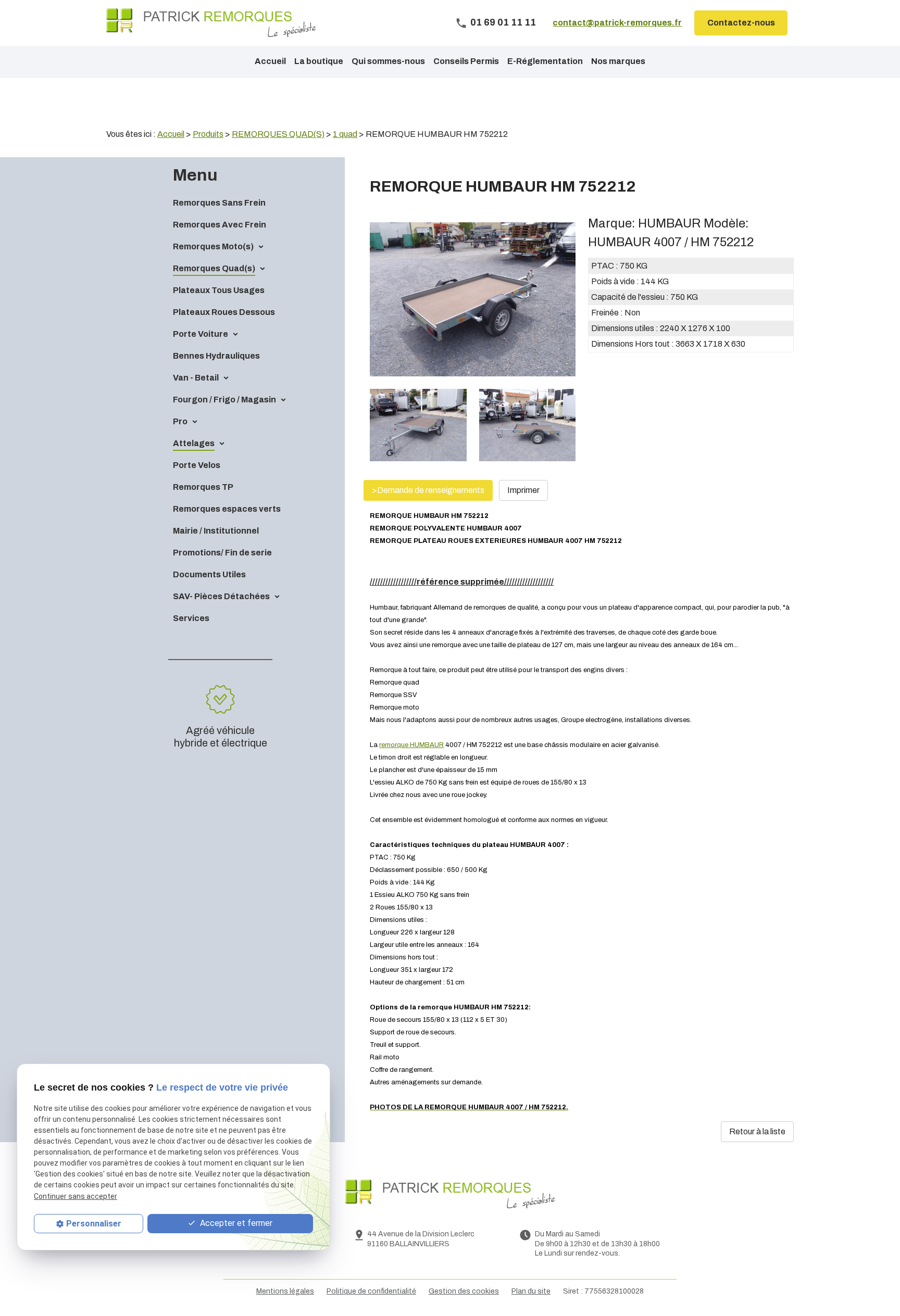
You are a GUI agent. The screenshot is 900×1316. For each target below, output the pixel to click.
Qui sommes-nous (388, 61)
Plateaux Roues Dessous (224, 312)
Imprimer (523, 490)
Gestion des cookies (464, 1291)
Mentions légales (285, 1291)
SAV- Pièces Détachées (221, 596)
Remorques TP (203, 487)
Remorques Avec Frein (219, 224)
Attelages (194, 443)
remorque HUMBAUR (411, 745)
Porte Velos (196, 465)
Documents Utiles (209, 574)
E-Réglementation (545, 61)
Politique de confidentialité (371, 1291)
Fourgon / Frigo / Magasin (224, 399)
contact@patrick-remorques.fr (617, 22)
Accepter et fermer (235, 1223)
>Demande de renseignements (428, 490)
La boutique (318, 61)
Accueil (270, 61)
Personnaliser (93, 1224)
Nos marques (618, 61)
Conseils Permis (466, 61)
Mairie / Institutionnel (216, 530)
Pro (180, 421)
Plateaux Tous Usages (219, 290)
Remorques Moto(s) (213, 246)
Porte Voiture (200, 334)
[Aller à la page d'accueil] (211, 22)
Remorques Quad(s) (214, 268)
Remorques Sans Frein (219, 202)
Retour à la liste (757, 1131)
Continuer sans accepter (75, 1196)
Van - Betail (196, 377)
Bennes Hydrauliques (216, 355)
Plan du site (531, 1291)
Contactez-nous (741, 22)
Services (191, 618)
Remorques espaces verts (227, 508)
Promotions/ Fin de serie (222, 552)
